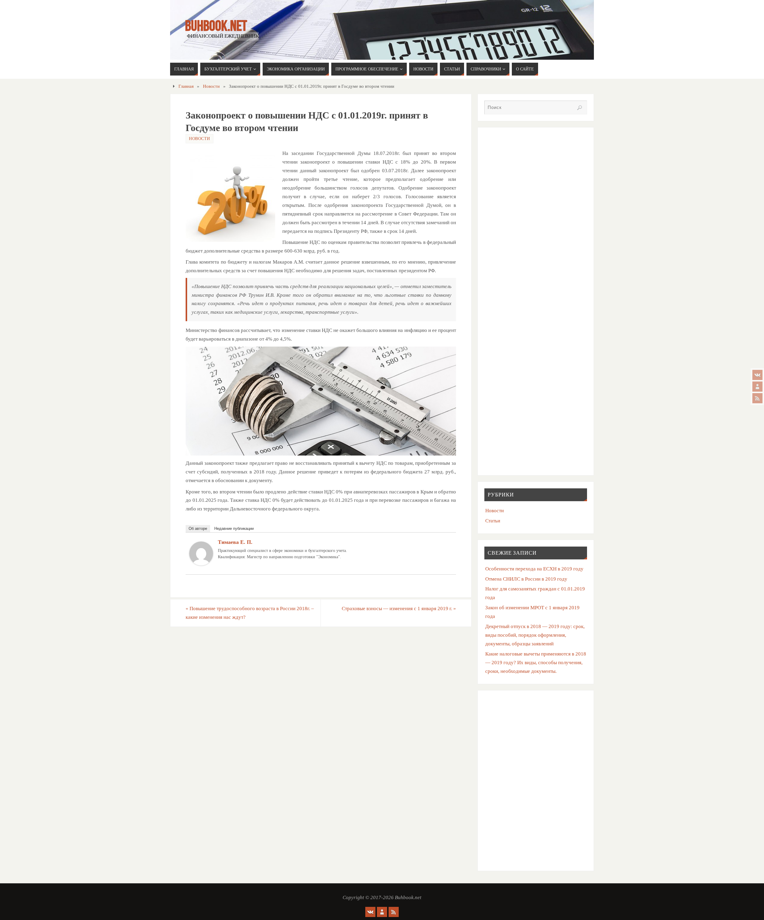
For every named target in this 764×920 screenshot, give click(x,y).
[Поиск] (580, 108)
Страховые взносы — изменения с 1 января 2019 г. (399, 608)
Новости (211, 86)
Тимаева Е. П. (235, 542)
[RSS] (757, 398)
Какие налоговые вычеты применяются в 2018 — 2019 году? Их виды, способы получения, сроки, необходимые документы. (535, 662)
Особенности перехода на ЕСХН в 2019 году (534, 569)
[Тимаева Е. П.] (201, 564)
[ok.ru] (757, 386)
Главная (186, 86)
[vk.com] (757, 375)
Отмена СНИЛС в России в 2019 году (526, 579)
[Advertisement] (535, 176)
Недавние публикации (234, 528)
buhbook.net (216, 25)
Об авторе (198, 528)
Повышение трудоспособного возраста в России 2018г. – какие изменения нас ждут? (250, 613)
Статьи (492, 521)
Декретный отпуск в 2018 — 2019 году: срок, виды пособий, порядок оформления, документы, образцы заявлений (535, 635)
